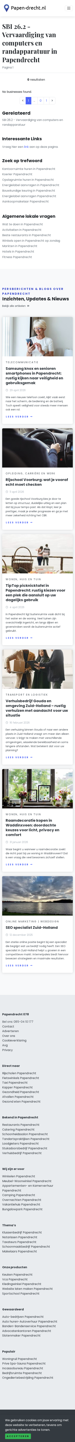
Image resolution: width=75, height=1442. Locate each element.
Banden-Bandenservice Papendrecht (29, 1326)
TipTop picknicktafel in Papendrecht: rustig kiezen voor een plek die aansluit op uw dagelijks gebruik (35, 592)
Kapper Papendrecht (17, 1087)
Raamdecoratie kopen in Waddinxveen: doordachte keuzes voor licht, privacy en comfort (32, 827)
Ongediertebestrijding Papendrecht (27, 1378)
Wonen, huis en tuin (23, 579)
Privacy (7, 1050)
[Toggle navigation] (69, 8)
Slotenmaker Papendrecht (21, 1335)
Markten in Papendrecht (19, 246)
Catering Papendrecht (18, 1129)
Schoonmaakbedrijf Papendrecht (26, 1246)
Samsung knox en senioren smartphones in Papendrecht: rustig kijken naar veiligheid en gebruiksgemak (34, 375)
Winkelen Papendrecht (18, 1176)
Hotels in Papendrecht (18, 251)
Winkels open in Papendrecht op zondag (31, 241)
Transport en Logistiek (27, 695)
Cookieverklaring (14, 1040)
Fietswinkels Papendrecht (20, 1078)
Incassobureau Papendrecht (22, 1368)
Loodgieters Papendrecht (20, 1143)
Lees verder (17, 416)
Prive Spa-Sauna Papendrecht (24, 1363)
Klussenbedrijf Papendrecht (22, 1232)
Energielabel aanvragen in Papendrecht (30, 185)
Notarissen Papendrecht (19, 1237)
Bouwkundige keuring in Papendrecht (28, 190)
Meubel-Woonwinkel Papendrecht (27, 1181)
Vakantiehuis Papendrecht (21, 1204)
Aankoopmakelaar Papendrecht (25, 201)
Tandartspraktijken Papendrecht (26, 1139)
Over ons (8, 1036)
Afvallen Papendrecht (18, 1097)
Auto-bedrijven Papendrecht (23, 1317)
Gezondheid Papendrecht (20, 1092)
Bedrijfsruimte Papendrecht (22, 1373)
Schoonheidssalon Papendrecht (25, 1134)
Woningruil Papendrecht (19, 1359)
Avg (5, 1045)
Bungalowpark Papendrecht (22, 1209)
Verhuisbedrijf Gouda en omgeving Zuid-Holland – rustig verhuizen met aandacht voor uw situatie (37, 708)
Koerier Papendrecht (17, 174)
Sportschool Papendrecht (21, 1293)
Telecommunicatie (22, 362)
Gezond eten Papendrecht (21, 1101)
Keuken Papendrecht (17, 1274)
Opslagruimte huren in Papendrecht (28, 180)
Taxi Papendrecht (15, 1082)
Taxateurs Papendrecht (19, 1242)
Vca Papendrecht (15, 1279)
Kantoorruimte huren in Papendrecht (28, 169)
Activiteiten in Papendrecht (22, 230)
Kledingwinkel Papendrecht (21, 1284)
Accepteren (18, 1436)
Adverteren (10, 1031)
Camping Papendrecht (18, 1195)
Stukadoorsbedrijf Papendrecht (24, 1148)
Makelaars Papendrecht (19, 1251)
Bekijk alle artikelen (14, 306)
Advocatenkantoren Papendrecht (26, 1331)
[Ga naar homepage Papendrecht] (24, 8)
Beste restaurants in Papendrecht (26, 235)
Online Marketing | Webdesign (32, 921)
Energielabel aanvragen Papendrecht (29, 196)
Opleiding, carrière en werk (31, 473)
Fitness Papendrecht (17, 257)
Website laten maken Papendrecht (27, 1289)
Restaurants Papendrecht (21, 1125)
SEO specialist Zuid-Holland (32, 927)
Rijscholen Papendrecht (19, 1073)
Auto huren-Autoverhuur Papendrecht (29, 1321)
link (26, 147)
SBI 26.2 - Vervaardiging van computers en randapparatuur (32, 122)
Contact (8, 1026)
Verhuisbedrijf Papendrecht (22, 1153)
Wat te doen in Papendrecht (22, 224)
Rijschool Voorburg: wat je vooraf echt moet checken (37, 482)
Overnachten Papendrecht (21, 1200)
